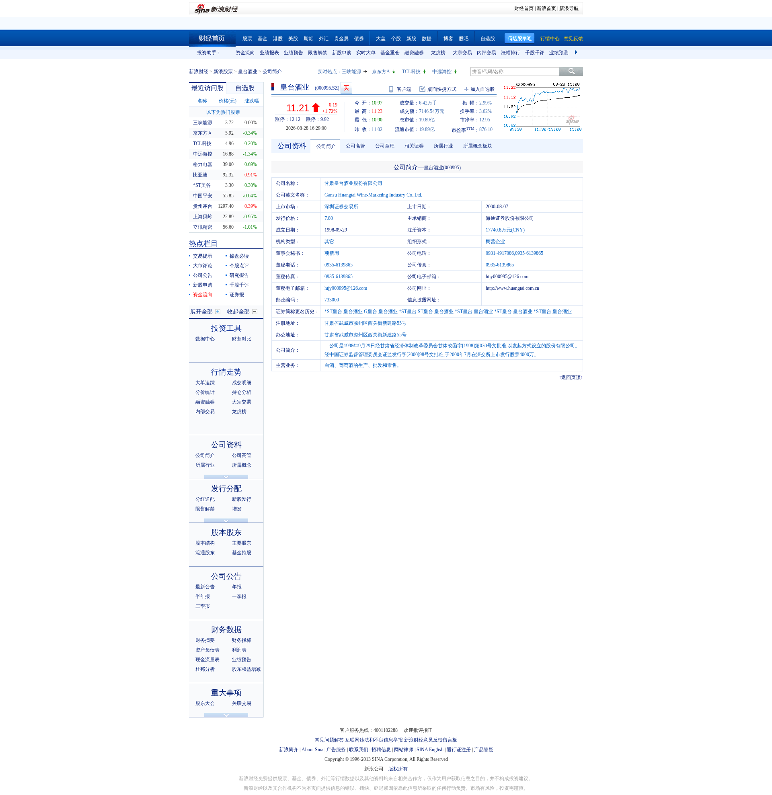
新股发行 (241, 499)
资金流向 (245, 52)
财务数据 (226, 629)
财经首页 (524, 8)
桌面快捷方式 (441, 89)
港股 (278, 38)
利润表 (239, 650)
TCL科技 (411, 71)
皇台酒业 (247, 71)
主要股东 (241, 543)
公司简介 (205, 455)
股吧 (463, 38)
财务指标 (241, 640)
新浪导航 (569, 8)
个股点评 (239, 265)
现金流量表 (207, 659)
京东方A (381, 71)
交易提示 (202, 256)
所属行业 (205, 465)
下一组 (577, 52)
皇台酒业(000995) (442, 167)
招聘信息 (381, 749)
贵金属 (341, 38)
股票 (247, 38)
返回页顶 (571, 377)
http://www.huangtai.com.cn (512, 288)
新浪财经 (198, 71)
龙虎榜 (438, 52)
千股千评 (534, 52)
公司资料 (226, 445)
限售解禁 (317, 52)
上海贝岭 (202, 216)
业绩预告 (293, 52)
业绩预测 (559, 52)
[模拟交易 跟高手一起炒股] (346, 88)
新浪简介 (288, 749)
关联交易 (241, 703)
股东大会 (205, 703)
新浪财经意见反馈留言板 (430, 740)
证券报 (237, 294)
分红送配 (205, 499)
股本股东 (226, 532)
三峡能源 (351, 71)
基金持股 (241, 552)
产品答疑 (483, 749)
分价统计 (205, 392)
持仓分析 (241, 392)
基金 (262, 38)
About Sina (312, 749)
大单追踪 (205, 382)
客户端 (404, 89)
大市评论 (202, 265)
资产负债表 (207, 650)
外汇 (324, 38)
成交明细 (241, 382)
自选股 (487, 38)
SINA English (430, 749)
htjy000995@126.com (507, 276)
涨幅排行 (510, 52)
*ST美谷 (202, 185)
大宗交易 (462, 52)
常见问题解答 (329, 740)
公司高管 (241, 455)
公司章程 (384, 146)
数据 (426, 38)
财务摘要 (205, 640)
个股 (396, 38)
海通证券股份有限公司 (510, 218)
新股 (411, 38)
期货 (308, 38)
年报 (237, 587)
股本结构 (205, 543)
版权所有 (398, 769)
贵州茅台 (202, 206)
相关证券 (414, 146)
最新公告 (205, 587)
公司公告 (202, 275)
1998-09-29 (335, 230)
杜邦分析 (205, 669)
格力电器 (202, 164)
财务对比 (241, 339)
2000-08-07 (497, 206)
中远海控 (442, 71)
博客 (448, 38)
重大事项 (226, 692)
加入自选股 (482, 89)
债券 (359, 38)
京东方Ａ (202, 133)
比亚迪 (200, 175)
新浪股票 (223, 71)
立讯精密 (202, 227)
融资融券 (414, 52)
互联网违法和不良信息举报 (374, 740)
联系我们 (358, 749)
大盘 (381, 38)
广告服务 (336, 749)
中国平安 (202, 196)
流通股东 (205, 552)
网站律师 (403, 749)
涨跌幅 (251, 101)
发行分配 (226, 488)
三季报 (202, 606)
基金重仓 (390, 52)
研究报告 (239, 275)
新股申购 (341, 52)
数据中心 (205, 339)
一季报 (239, 596)
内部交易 (486, 52)
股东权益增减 (246, 669)
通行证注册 (459, 749)
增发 (237, 509)
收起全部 (238, 312)
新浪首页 (546, 8)
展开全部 (201, 312)
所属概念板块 (477, 146)
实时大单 (366, 52)
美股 (293, 38)
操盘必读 (239, 256)
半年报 (202, 596)
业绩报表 (269, 52)
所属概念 (241, 465)
